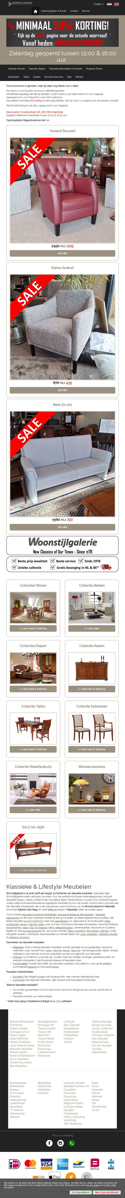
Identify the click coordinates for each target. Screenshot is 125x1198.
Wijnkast (14, 1117)
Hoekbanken (71, 1031)
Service (86, 11)
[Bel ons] (74, 1143)
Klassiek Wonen (16, 68)
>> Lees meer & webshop (33, 870)
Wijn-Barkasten (73, 1123)
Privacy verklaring (62, 1135)
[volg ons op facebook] (51, 1143)
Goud (95, 1086)
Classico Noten (18, 1028)
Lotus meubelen (88, 934)
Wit (94, 1103)
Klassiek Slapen (37, 68)
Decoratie (69, 1093)
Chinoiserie (15, 1025)
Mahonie (97, 1096)
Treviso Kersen (46, 1028)
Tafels (26, 77)
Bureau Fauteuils (102, 1025)
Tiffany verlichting (74, 1117)
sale (81, 100)
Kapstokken (71, 1099)
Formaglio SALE (19, 1031)
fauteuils (32, 967)
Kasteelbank (71, 1028)
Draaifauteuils (100, 1031)
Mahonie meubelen (20, 1048)
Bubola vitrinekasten (21, 1021)
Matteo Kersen (18, 1052)
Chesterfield (71, 1035)
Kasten (36, 77)
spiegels (104, 931)
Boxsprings (44, 1048)
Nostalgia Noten (47, 1021)
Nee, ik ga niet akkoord (106, 1192)
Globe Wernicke (18, 1038)
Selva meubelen (19, 1059)
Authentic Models (108, 934)
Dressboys (70, 1096)
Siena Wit (43, 1035)
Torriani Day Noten (20, 1062)
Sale (69, 77)
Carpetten (70, 1089)
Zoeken (98, 4)
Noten (95, 1099)
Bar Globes (93, 931)
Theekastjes (71, 1113)
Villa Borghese (18, 1065)
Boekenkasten (18, 1082)
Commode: (19, 980)
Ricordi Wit (44, 1045)
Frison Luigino (17, 1035)
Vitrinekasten (17, 1113)
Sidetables (44, 1089)
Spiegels (69, 1110)
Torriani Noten (46, 1038)
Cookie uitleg (110, 1185)
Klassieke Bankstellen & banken (65, 68)
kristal (113, 931)
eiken (41, 924)
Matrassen (44, 1055)
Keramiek (97, 1089)
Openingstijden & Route (53, 11)
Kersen (96, 1093)
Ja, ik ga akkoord (80, 1192)
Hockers (69, 1038)
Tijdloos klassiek (101, 1021)
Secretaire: (18, 976)
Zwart (95, 1110)
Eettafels (43, 1093)
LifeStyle (69, 1021)
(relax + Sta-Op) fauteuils (35, 927)
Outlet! (68, 1042)
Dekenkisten (99, 1052)
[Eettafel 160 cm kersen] (62, 464)
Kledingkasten (18, 1099)
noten (107, 921)
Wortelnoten (99, 1106)
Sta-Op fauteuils (102, 1045)
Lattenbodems (47, 1052)
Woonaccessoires (53, 77)
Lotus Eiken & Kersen (22, 1045)
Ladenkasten (17, 1103)
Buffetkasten (17, 1086)
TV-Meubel (16, 1110)
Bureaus (14, 1089)
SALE (49, 97)
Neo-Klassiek (72, 1025)
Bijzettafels (44, 1082)
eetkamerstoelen (64, 927)
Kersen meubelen (19, 1042)
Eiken (95, 1082)
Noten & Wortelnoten (22, 1055)
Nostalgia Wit (46, 1025)
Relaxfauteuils (100, 1042)
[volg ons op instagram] (63, 1143)
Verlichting (70, 1120)
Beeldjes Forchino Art (76, 1086)
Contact (74, 11)
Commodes (16, 1093)
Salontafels (44, 1086)
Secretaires (16, 1106)
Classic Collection (102, 1028)
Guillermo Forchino (19, 937)
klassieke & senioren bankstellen (39, 914)
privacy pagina (93, 1185)
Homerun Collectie (103, 1035)
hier (48, 120)
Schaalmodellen (73, 1106)
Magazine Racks (73, 1103)
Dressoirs (15, 1096)
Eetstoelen (13, 77)
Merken (79, 77)
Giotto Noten (45, 1042)
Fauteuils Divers (94, 68)
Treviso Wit (44, 1031)
